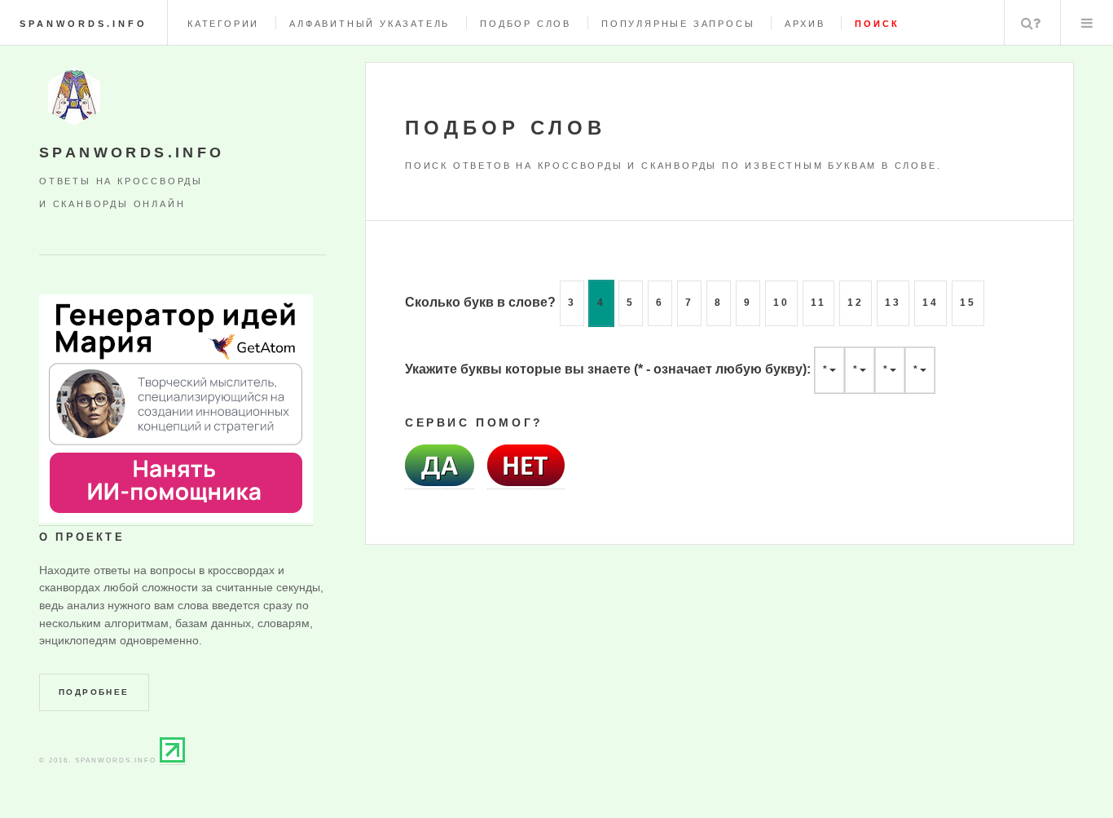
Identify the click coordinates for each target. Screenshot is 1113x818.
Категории (223, 24)
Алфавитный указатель (369, 24)
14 (930, 302)
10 (781, 302)
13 (893, 302)
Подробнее (94, 692)
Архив (805, 24)
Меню (1087, 23)
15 (968, 302)
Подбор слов (525, 24)
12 (855, 302)
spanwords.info (83, 24)
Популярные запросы (677, 24)
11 (818, 302)
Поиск (1031, 23)
